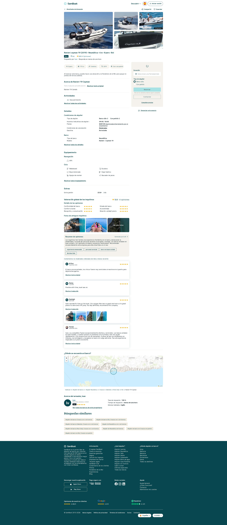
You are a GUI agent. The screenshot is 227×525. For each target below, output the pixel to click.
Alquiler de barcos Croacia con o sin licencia (79, 419)
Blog (90, 474)
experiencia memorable (74, 249)
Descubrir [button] (135, 3)
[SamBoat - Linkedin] (123, 483)
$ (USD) (157, 515)
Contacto (143, 487)
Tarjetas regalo (94, 461)
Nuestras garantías (96, 453)
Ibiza (141, 449)
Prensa (91, 467)
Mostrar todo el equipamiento (75, 181)
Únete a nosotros (95, 451)
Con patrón (140, 84)
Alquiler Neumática (121, 451)
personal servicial (91, 249)
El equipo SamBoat (95, 449)
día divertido (71, 253)
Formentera (144, 457)
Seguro (91, 455)
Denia (142, 459)
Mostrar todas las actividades (75, 103)
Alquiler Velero (120, 455)
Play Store (77, 489)
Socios (129, 512)
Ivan (76, 59)
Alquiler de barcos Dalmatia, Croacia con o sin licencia (82, 424)
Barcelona (143, 455)
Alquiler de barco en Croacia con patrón (140, 428)
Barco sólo (140, 81)
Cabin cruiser (119, 465)
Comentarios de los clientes (99, 465)
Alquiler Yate (119, 453)
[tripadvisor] (136, 501)
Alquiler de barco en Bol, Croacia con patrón (79, 433)
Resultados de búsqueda (74, 9)
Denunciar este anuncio (148, 110)
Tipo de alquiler (139, 79)
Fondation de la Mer (96, 470)
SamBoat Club (94, 463)
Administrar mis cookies (148, 489)
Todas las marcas (120, 470)
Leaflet (161, 386)
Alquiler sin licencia (121, 463)
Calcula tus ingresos (96, 457)
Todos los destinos (146, 461)
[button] (66, 358)
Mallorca (143, 451)
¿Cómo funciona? (146, 485)
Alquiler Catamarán (121, 457)
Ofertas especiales (121, 467)
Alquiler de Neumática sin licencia (113, 428)
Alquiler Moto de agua (122, 459)
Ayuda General (145, 483)
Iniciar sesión (156, 3)
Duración (137, 70)
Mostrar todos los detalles (73, 145)
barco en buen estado (108, 249)
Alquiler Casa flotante (122, 461)
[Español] (145, 3)
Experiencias (93, 472)
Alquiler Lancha (120, 449)
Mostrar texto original (95, 86)
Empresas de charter (96, 459)
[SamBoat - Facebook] (116, 483)
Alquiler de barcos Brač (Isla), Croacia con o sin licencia (82, 428)
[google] (101, 501)
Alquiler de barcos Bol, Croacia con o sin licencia (110, 419)
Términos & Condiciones (117, 512)
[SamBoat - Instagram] (119, 483)
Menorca (143, 453)
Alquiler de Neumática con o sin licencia (114, 424)
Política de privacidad (100, 512)
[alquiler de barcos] (70, 3)
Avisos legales (87, 512)
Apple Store (77, 484)
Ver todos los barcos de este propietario (87, 408)
